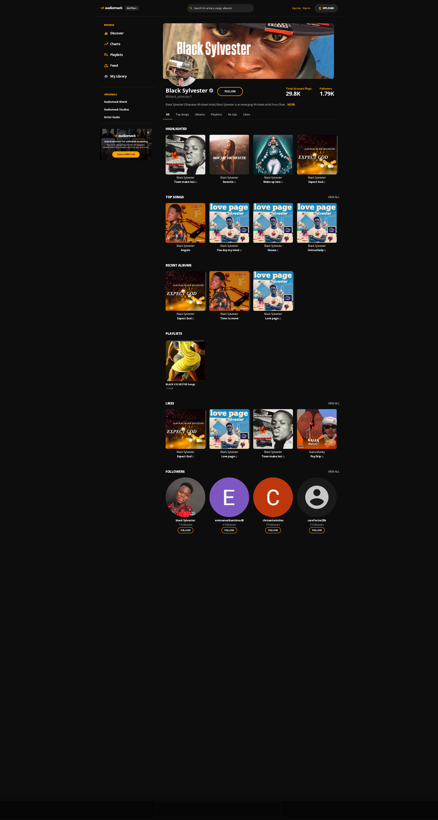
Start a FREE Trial (126, 154)
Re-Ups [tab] (232, 114)
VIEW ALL (333, 197)
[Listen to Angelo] (185, 223)
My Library (118, 76)
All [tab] (167, 114)
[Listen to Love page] (273, 291)
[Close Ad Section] (148, 132)
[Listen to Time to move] (229, 291)
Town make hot (184, 182)
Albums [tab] (200, 114)
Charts (115, 44)
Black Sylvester (186, 177)
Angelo (185, 250)
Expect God (315, 182)
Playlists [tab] (216, 114)
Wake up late (271, 182)
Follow (230, 91)
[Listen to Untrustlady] (317, 223)
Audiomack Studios (116, 109)
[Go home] (111, 8)
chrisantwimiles (273, 520)
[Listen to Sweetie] (229, 154)
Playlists (116, 55)
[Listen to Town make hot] (185, 154)
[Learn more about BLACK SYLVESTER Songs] (185, 361)
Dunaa (272, 250)
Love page (272, 318)
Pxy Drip (316, 456)
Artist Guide (112, 117)
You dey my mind (228, 250)
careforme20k (317, 520)
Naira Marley (317, 452)
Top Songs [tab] (182, 114)
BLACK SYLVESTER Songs (180, 384)
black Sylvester (185, 520)
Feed (114, 65)
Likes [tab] (246, 114)
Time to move (229, 318)
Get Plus (132, 8)
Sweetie (228, 182)
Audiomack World (115, 102)
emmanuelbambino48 (229, 520)
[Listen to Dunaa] (273, 223)
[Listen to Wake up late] (273, 154)
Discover (117, 33)
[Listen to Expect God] (317, 154)
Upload (328, 8)
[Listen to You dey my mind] (229, 223)
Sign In (306, 8)
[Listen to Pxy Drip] (317, 429)
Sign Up (296, 8)
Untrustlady (316, 250)
